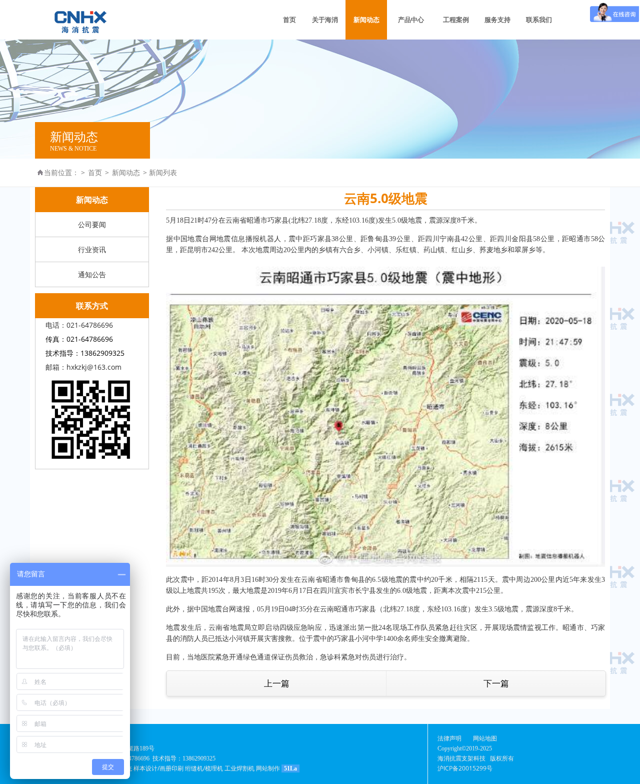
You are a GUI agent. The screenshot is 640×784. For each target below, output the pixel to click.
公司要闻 (92, 224)
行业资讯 (92, 249)
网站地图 (485, 738)
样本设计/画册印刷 (159, 768)
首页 (95, 172)
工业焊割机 (239, 768)
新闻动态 (126, 172)
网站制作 (268, 768)
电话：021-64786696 (79, 325)
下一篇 (496, 683)
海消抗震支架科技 (462, 758)
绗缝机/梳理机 (204, 768)
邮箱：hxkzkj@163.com (84, 367)
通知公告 (92, 274)
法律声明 (450, 738)
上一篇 (277, 683)
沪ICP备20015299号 (465, 768)
